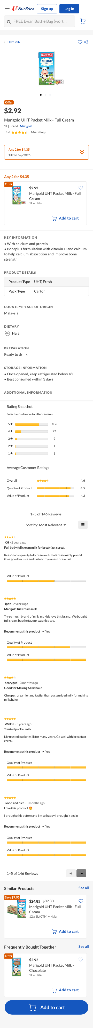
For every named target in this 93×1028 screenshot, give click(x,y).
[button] (86, 42)
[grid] (46, 203)
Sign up (47, 8)
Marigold (26, 126)
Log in (69, 8)
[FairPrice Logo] (23, 9)
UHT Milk (13, 42)
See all (84, 888)
